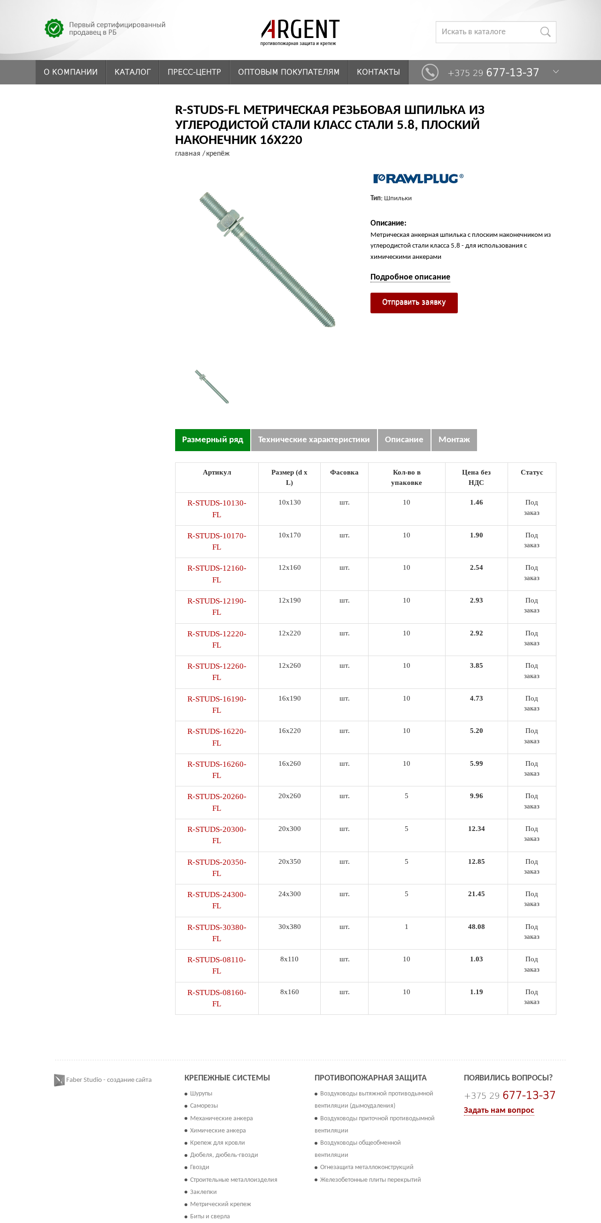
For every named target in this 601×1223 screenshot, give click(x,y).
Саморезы (204, 1106)
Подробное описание (410, 277)
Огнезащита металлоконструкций (367, 1167)
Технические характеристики (314, 440)
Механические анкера (221, 1118)
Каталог (133, 72)
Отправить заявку (414, 301)
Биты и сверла (210, 1216)
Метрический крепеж (220, 1204)
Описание (404, 440)
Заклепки (203, 1192)
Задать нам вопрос (499, 1110)
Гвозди (199, 1167)
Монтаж (454, 440)
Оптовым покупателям (289, 72)
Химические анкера (218, 1130)
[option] (212, 387)
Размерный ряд (212, 440)
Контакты (378, 72)
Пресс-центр (194, 72)
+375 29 (493, 72)
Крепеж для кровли (217, 1143)
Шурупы (201, 1093)
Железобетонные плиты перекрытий (370, 1180)
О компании (71, 72)
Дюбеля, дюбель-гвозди (224, 1155)
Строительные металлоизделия (233, 1180)
